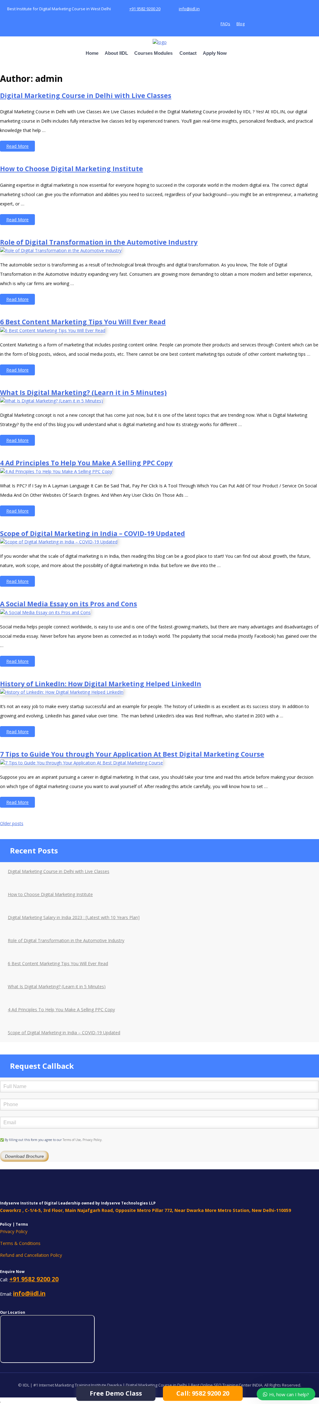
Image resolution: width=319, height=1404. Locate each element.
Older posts (11, 823)
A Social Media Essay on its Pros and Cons (68, 603)
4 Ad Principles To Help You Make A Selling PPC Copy (86, 462)
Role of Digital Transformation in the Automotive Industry (99, 242)
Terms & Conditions (20, 1243)
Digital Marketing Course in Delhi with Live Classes (85, 95)
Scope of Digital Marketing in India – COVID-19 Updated (92, 533)
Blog (240, 23)
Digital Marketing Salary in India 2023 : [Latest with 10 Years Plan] (74, 917)
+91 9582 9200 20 (144, 9)
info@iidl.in (189, 9)
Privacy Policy (92, 1140)
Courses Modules (153, 53)
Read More (20, 147)
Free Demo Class (116, 1393)
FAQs (225, 23)
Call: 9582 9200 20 (202, 1393)
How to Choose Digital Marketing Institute (71, 168)
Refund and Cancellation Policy (31, 1255)
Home (92, 53)
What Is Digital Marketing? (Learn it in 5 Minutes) (83, 392)
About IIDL (116, 53)
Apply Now (215, 53)
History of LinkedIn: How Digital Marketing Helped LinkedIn (100, 683)
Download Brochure (24, 1156)
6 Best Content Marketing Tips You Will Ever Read (83, 321)
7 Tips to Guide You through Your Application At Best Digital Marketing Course (132, 754)
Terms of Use (72, 1140)
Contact (188, 53)
